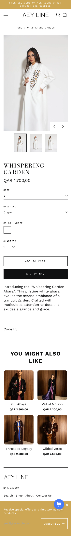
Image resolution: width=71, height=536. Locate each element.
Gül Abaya (18, 404)
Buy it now (35, 274)
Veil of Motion (52, 404)
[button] (58, 15)
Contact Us (43, 495)
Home (19, 28)
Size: (8, 190)
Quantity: (11, 241)
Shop (19, 495)
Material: (11, 206)
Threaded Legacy (19, 449)
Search (8, 495)
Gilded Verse (52, 449)
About (29, 495)
